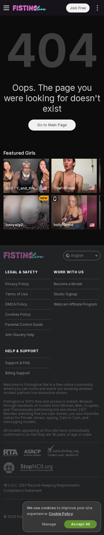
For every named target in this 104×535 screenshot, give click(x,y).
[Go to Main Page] (32, 8)
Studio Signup (65, 294)
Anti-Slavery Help (19, 335)
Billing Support (17, 373)
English (77, 256)
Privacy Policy (17, 284)
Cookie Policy (61, 513)
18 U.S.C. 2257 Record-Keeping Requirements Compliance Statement (41, 488)
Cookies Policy (18, 314)
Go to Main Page (52, 125)
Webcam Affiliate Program (75, 304)
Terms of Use (16, 294)
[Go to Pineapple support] (9, 467)
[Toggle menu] (6, 8)
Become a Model (68, 284)
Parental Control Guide (24, 325)
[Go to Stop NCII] (37, 467)
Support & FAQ (17, 363)
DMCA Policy (16, 304)
